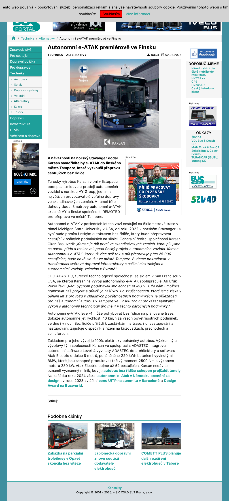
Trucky (18, 112)
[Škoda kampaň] (153, 187)
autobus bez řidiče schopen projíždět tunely (142, 370)
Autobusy (20, 79)
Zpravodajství (20, 49)
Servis (18, 84)
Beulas (196, 154)
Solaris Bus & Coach (204, 150)
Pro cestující (19, 55)
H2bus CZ (198, 85)
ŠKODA (196, 137)
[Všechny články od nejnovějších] (202, 181)
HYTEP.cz (198, 78)
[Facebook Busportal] (203, 53)
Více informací (138, 14)
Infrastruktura (20, 124)
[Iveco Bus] (168, 24)
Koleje (18, 106)
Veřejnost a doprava (25, 136)
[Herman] (202, 116)
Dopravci (16, 118)
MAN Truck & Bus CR (205, 147)
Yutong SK (198, 160)
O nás (14, 130)
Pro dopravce (20, 67)
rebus (153, 55)
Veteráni (19, 95)
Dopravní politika (22, 61)
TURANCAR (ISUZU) (204, 157)
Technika (27, 38)
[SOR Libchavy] (79, 24)
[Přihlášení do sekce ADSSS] (203, 199)
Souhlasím (111, 14)
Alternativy (47, 38)
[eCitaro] (25, 170)
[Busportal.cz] (26, 23)
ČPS (194, 81)
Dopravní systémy (26, 90)
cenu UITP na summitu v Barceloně (129, 380)
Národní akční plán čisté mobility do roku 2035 (203, 72)
